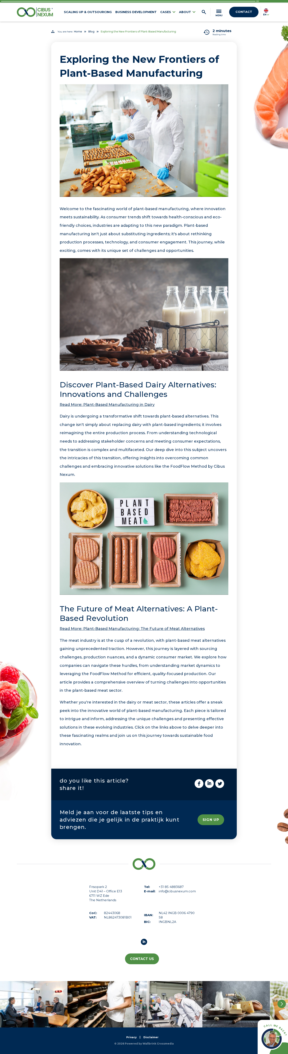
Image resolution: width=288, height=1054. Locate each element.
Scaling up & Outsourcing (88, 12)
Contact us (142, 959)
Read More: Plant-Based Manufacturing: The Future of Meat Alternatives (132, 628)
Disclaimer (151, 1037)
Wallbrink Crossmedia (158, 1043)
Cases (165, 12)
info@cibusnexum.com (177, 891)
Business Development (136, 12)
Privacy (131, 1037)
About (185, 12)
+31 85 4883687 (171, 887)
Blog (91, 31)
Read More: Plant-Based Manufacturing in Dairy (107, 404)
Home (78, 31)
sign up (211, 820)
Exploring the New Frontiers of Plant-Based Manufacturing (138, 31)
